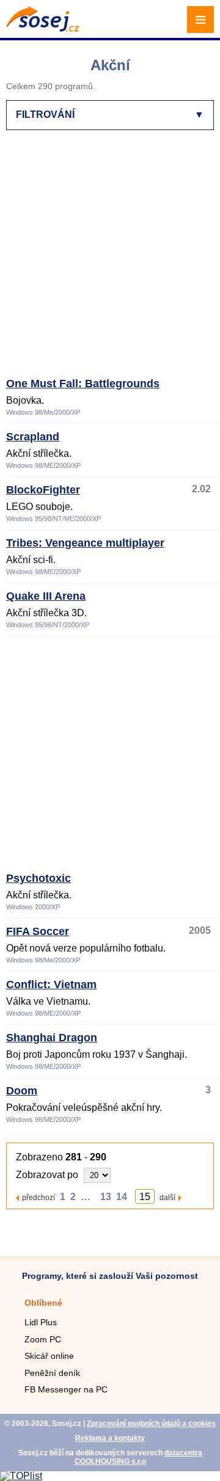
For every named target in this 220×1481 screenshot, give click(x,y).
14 (121, 1197)
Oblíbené (43, 1303)
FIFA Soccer (37, 931)
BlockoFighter (43, 490)
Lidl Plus (40, 1322)
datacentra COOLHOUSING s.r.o (138, 1457)
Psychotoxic (38, 878)
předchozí (38, 1197)
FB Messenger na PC (66, 1389)
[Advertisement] (110, 259)
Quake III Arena (46, 596)
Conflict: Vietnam (51, 984)
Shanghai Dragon (51, 1038)
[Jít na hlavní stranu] (42, 28)
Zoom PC (42, 1339)
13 (105, 1197)
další (167, 1197)
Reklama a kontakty (110, 1438)
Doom (21, 1091)
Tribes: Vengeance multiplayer (85, 543)
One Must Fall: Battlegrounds (83, 383)
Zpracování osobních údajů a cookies (151, 1423)
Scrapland (32, 437)
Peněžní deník (52, 1373)
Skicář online (49, 1356)
